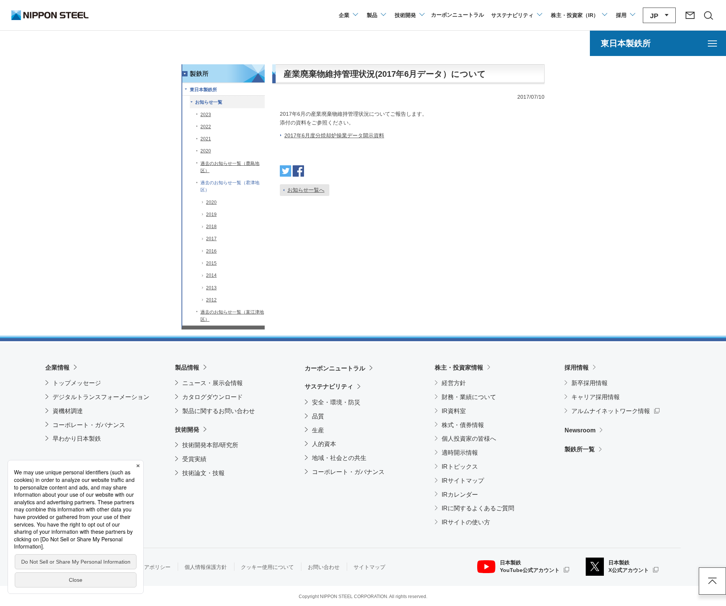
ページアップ (712, 581)
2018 (211, 226)
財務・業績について (469, 397)
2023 (205, 114)
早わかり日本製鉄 (77, 438)
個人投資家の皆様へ (469, 438)
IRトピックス (460, 466)
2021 (205, 138)
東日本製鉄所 (203, 89)
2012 (211, 300)
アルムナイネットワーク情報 (615, 410)
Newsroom (580, 430)
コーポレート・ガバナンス (89, 425)
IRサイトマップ (463, 480)
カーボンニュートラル (335, 368)
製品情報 (187, 367)
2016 (211, 251)
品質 (318, 416)
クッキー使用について (267, 567)
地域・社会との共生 (339, 458)
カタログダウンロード (212, 397)
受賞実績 (194, 459)
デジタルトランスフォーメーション (101, 397)
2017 (211, 238)
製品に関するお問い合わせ (218, 411)
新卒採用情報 (589, 383)
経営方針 (454, 383)
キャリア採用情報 (595, 397)
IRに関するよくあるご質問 (478, 508)
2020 (205, 151)
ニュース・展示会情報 (212, 383)
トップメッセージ (77, 383)
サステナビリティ (329, 386)
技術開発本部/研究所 (210, 445)
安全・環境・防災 (336, 402)
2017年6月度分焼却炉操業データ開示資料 (334, 135)
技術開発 (187, 429)
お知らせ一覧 (208, 102)
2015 (211, 263)
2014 (211, 275)
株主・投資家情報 (459, 367)
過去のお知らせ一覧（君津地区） (229, 186)
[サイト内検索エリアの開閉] (708, 15)
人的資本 (324, 444)
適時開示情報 (460, 452)
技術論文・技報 (203, 473)
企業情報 (57, 367)
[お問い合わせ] (690, 15)
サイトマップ (369, 567)
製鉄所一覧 (580, 449)
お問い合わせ (324, 567)
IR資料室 (454, 411)
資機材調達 (68, 411)
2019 (211, 214)
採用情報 (577, 367)
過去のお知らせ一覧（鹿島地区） (229, 167)
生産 (318, 430)
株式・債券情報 (463, 425)
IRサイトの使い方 (466, 522)
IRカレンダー (460, 494)
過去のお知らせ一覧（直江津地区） (232, 315)
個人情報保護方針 (206, 567)
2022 (205, 126)
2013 (211, 288)
